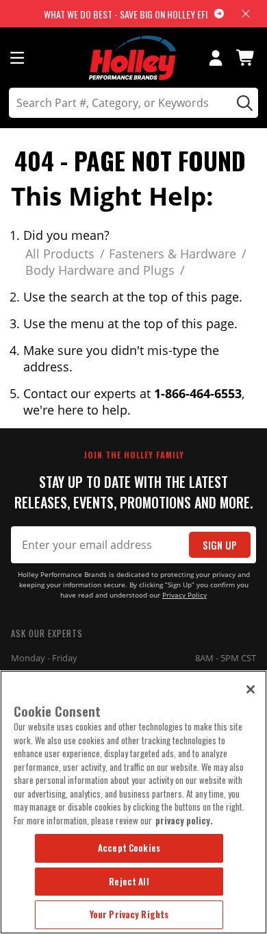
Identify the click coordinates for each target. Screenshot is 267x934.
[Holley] (134, 58)
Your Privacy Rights (129, 914)
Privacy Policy (184, 595)
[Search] (242, 103)
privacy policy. (184, 820)
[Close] (251, 689)
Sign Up (220, 545)
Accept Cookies (129, 848)
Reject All (129, 881)
